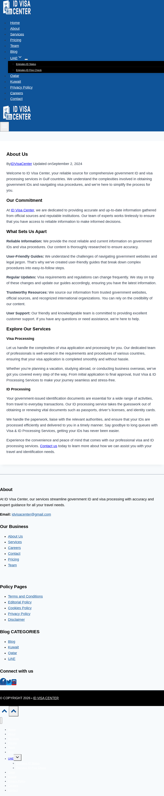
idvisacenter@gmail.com (31, 514)
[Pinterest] (14, 683)
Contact (16, 99)
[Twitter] (9, 683)
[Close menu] (1, 720)
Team (14, 46)
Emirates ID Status (26, 64)
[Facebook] (3, 683)
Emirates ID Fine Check (29, 70)
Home (15, 23)
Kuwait (15, 82)
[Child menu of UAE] (26, 59)
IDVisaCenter (21, 164)
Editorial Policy (20, 602)
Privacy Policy (21, 87)
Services (17, 34)
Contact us (48, 446)
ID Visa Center (22, 210)
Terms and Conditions (25, 596)
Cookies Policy (20, 608)
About (15, 29)
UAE (11, 659)
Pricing (15, 40)
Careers (16, 93)
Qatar (14, 76)
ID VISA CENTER (46, 698)
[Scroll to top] (4, 712)
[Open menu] (4, 126)
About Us (15, 536)
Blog (13, 52)
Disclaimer (16, 620)
